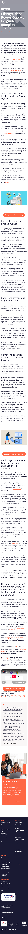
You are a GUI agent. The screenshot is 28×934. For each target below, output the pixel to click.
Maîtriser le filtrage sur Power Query (14, 454)
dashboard (12, 629)
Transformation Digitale (5, 9)
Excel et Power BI (16, 70)
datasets (7, 182)
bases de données (8, 133)
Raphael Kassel (9, 29)
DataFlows (10, 637)
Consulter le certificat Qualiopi (7, 912)
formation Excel (5, 659)
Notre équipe (18, 849)
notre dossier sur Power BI (17, 696)
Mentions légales (5, 836)
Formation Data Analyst (6, 857)
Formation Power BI (5, 864)
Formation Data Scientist (6, 859)
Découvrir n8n (18, 824)
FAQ (2, 831)
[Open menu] (26, 3)
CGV (2, 841)
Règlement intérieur (5, 829)
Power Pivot (15, 543)
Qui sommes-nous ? (5, 822)
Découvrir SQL (18, 843)
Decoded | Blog (18, 822)
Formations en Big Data (6, 872)
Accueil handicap (5, 888)
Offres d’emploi (18, 851)
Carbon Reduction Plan (6, 883)
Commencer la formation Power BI (14, 688)
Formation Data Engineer (6, 862)
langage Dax (20, 628)
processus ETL (17, 489)
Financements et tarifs (6, 824)
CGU (2, 839)
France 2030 (4, 881)
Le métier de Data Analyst (20, 833)
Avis (2, 826)
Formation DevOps (5, 866)
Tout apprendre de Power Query (14, 215)
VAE (2, 890)
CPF (17, 646)
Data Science (16, 59)
